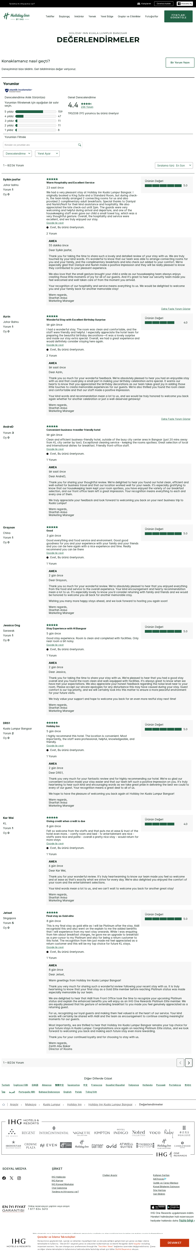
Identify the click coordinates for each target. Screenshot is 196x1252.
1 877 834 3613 (38, 1209)
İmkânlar (79, 16)
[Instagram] (19, 1178)
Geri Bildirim (159, 1194)
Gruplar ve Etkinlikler (129, 16)
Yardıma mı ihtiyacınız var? (22, 4)
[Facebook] (4, 1178)
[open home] (4, 1104)
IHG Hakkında (59, 1177)
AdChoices (158, 1179)
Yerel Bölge (107, 16)
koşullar (137, 1243)
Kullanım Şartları (161, 1175)
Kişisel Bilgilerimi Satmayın (166, 1186)
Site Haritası (159, 1190)
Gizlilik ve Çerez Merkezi (165, 1183)
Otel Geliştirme (59, 1188)
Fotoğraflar (151, 16)
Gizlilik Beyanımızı (123, 1249)
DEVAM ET (174, 1242)
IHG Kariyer (57, 1180)
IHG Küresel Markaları (63, 1184)
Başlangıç (64, 16)
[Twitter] (12, 1178)
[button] (185, 4)
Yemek (92, 16)
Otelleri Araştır (109, 1175)
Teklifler (50, 16)
